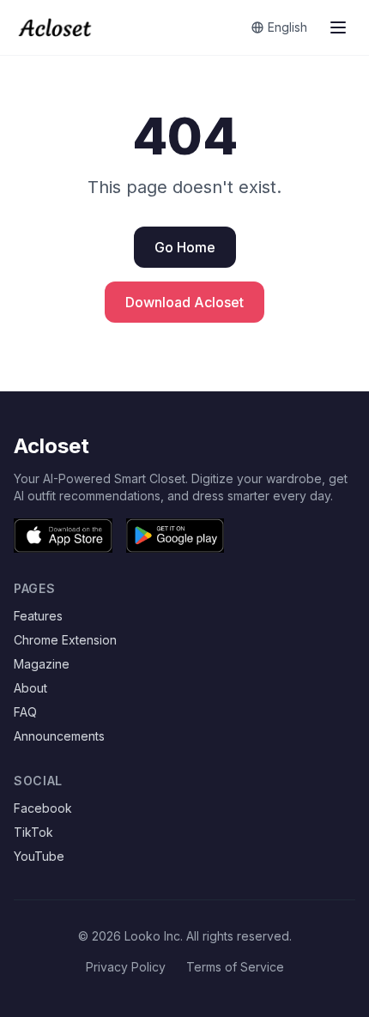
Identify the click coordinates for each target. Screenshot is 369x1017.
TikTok (33, 832)
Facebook (43, 808)
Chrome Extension (65, 640)
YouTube (39, 856)
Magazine (42, 664)
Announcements (59, 736)
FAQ (25, 712)
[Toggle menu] (338, 27)
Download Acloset (184, 302)
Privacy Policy (126, 966)
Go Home (184, 247)
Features (38, 615)
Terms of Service (235, 966)
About (30, 688)
